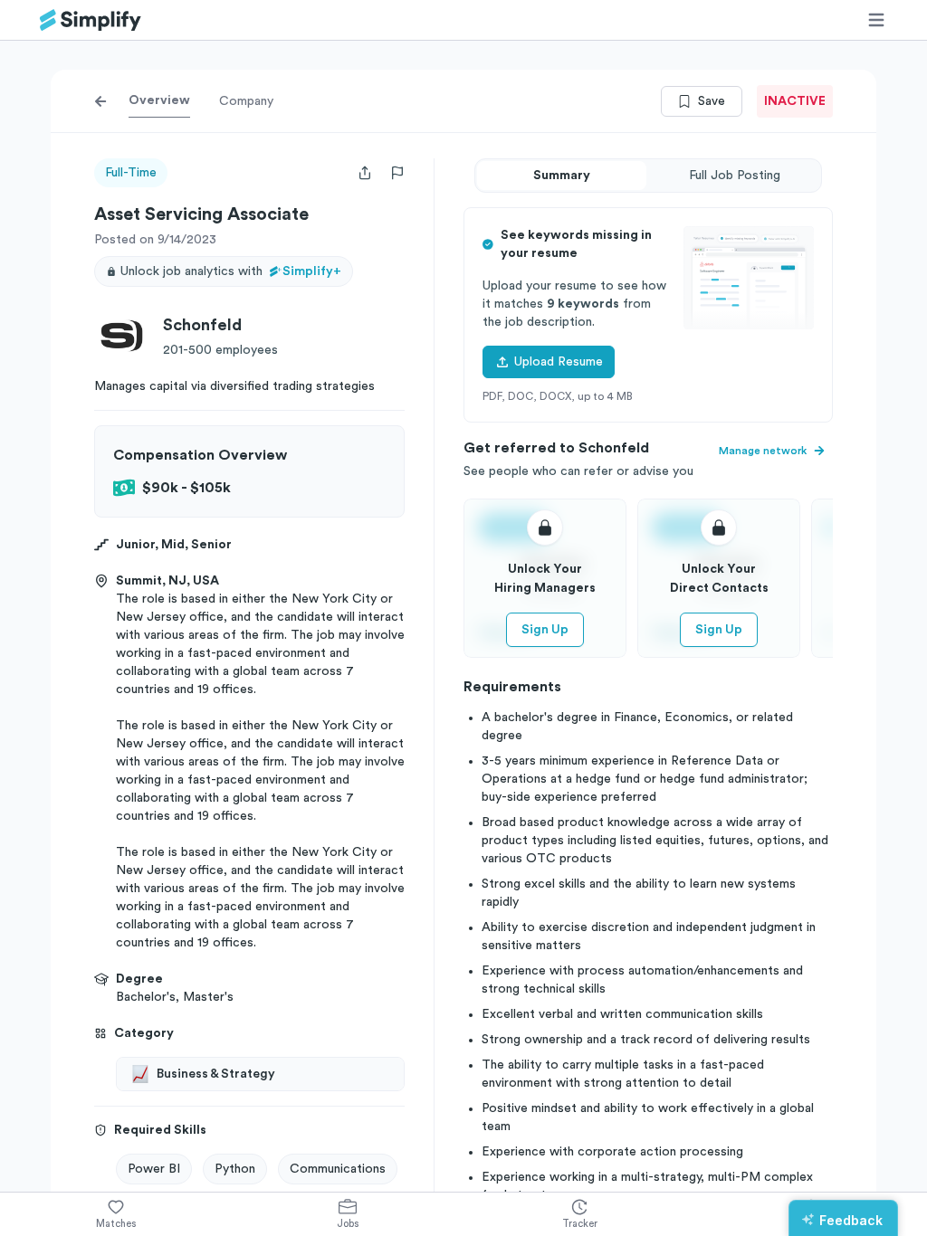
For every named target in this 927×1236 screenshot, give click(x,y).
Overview (159, 100)
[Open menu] (876, 19)
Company (246, 101)
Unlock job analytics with (230, 271)
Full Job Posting (734, 175)
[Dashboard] (90, 20)
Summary (561, 175)
